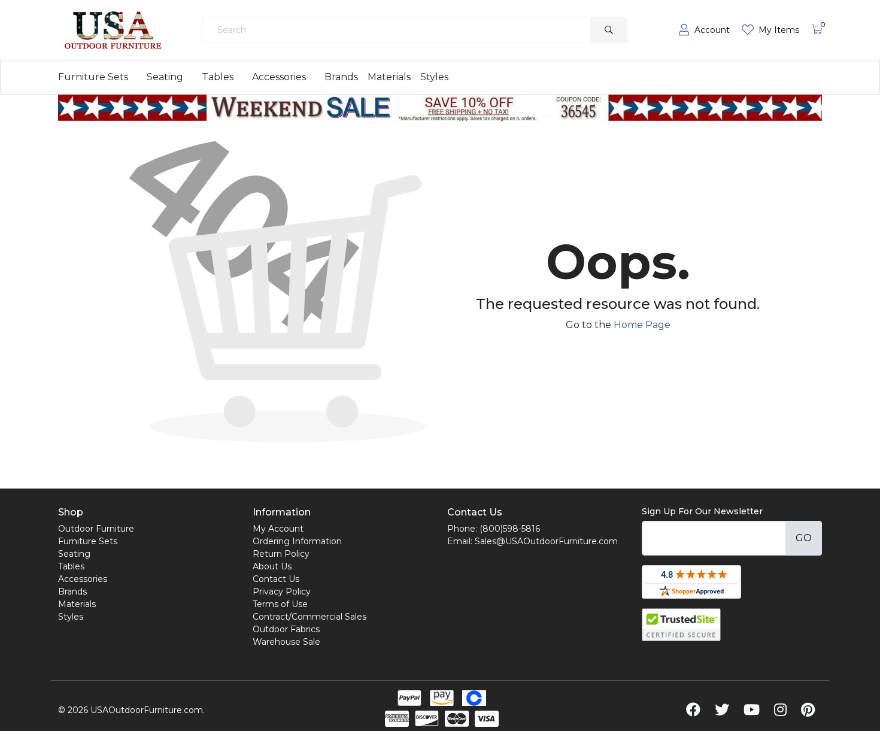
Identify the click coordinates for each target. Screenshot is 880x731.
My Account (278, 528)
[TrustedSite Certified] (681, 624)
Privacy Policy (282, 591)
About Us (272, 566)
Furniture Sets (93, 77)
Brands (341, 77)
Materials (389, 77)
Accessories (279, 77)
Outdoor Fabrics (286, 629)
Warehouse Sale (286, 641)
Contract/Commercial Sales (309, 616)
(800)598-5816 (510, 528)
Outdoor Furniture (96, 528)
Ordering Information (297, 541)
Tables (217, 77)
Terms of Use (280, 604)
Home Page (642, 324)
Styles (434, 77)
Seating (165, 77)
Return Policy (281, 553)
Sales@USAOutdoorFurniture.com (546, 541)
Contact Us (276, 579)
